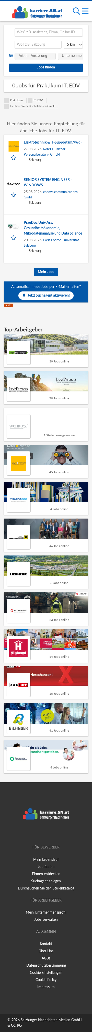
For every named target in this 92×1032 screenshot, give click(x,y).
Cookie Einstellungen (46, 973)
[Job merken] (14, 157)
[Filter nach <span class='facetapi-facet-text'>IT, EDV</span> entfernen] (30, 100)
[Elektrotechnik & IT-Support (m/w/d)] (13, 146)
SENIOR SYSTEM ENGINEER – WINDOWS (48, 182)
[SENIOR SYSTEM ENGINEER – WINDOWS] (13, 183)
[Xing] (47, 832)
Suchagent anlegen (46, 881)
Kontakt (46, 944)
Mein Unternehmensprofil (46, 912)
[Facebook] (38, 832)
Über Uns (46, 951)
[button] (12, 55)
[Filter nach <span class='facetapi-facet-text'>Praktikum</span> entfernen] (6, 100)
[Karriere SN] (37, 11)
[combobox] (49, 32)
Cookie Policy (46, 980)
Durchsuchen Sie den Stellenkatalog (46, 888)
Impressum (46, 987)
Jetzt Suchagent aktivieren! (49, 295)
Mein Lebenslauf (46, 860)
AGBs (46, 958)
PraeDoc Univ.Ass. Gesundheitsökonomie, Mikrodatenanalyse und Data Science (53, 228)
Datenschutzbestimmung (46, 965)
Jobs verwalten (46, 920)
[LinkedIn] (54, 832)
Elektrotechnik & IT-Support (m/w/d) (53, 142)
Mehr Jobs (46, 272)
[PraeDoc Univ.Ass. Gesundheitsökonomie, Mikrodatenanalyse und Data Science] (13, 226)
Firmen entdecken (46, 874)
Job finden (46, 867)
